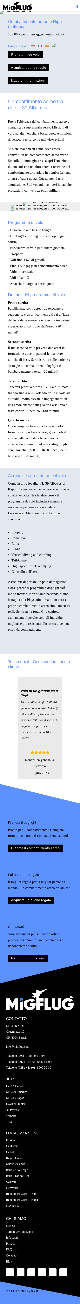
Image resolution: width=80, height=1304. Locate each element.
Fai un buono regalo (23, 875)
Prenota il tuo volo (25, 54)
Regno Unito (14, 1158)
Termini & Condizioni (19, 1231)
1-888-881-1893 (35, 1055)
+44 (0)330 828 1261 (39, 1061)
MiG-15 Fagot (15, 1098)
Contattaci (16, 927)
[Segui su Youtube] (42, 1272)
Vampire (11, 1115)
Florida (10, 1140)
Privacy (10, 1243)
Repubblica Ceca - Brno (21, 1193)
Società (10, 1225)
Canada (10, 1152)
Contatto (11, 1255)
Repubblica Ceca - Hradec (22, 1199)
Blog (9, 1261)
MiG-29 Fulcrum (16, 1092)
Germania (12, 1188)
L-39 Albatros (14, 1086)
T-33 (9, 1121)
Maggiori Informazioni (28, 80)
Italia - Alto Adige (17, 1170)
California (12, 1146)
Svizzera (11, 1181)
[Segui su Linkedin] (31, 1272)
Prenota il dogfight (22, 822)
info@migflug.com (17, 1046)
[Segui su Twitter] (20, 1272)
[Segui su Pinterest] (53, 1272)
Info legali (12, 1237)
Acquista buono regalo (28, 67)
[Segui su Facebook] (10, 1272)
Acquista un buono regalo (31, 900)
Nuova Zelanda (15, 1164)
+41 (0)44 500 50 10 (38, 1067)
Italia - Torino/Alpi (17, 1175)
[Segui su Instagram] (63, 1272)
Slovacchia (12, 1205)
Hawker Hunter (15, 1104)
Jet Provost (12, 1109)
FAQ (9, 1249)
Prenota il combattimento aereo (35, 848)
